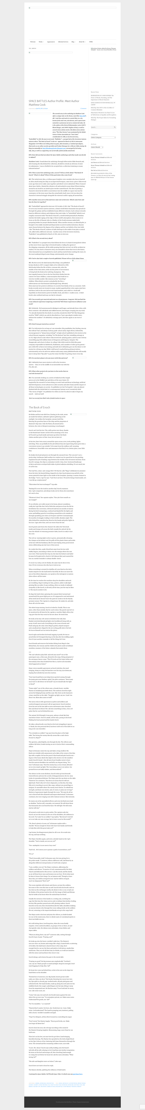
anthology (66, 1083)
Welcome (32, 42)
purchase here (77, 1074)
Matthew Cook (78, 1084)
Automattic (86, 1102)
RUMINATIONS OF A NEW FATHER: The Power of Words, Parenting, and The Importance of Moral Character (102, 98)
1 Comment (83, 108)
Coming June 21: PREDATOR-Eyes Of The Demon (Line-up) (103, 177)
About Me (81, 42)
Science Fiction (51, 1086)
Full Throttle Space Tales (55, 1084)
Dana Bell (82, 116)
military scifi (36, 1086)
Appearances (51, 42)
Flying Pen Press (43, 1084)
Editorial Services (63, 42)
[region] (103, 67)
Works (40, 42)
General (37, 1083)
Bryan (46, 108)
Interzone (71, 1084)
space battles (59, 1086)
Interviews (43, 1083)
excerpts (36, 1084)
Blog (73, 42)
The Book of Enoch (76, 1086)
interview (64, 1084)
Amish (60, 1083)
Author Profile (73, 1083)
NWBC (91, 42)
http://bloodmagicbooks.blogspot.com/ (54, 148)
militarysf (43, 1086)
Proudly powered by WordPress (64, 1102)
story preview (67, 1086)
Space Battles (50, 1083)
